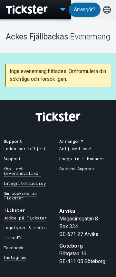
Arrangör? (84, 9)
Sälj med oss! (75, 148)
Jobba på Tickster (25, 217)
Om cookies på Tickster (20, 196)
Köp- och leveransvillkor (22, 171)
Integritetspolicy (25, 183)
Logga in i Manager (81, 158)
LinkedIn (13, 237)
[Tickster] (27, 9)
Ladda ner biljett (25, 148)
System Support (77, 168)
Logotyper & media (25, 227)
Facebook (14, 247)
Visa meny (63, 9)
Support (12, 158)
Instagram (15, 257)
